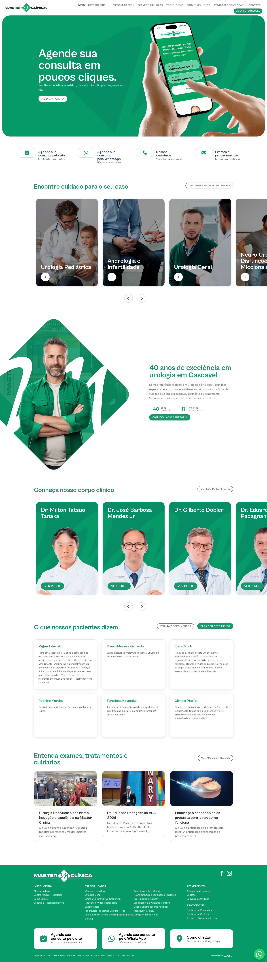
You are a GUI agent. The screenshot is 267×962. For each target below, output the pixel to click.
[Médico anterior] (128, 606)
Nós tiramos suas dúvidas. (109, 162)
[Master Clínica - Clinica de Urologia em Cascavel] (26, 7)
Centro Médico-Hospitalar (48, 895)
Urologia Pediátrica (95, 891)
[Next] (258, 76)
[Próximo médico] (142, 606)
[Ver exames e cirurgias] (204, 152)
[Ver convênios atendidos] (145, 152)
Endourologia (92, 907)
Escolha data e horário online (51, 159)
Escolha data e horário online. (66, 942)
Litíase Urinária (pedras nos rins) (151, 907)
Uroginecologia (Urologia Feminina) (152, 902)
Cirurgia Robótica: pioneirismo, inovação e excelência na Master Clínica (65, 818)
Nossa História (42, 891)
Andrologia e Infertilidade (147, 891)
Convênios (193, 5)
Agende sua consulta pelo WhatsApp (137, 936)
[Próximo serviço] (142, 298)
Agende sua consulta (106, 153)
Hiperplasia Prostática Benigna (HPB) (105, 911)
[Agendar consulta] (27, 152)
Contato (255, 5)
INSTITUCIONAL (97, 5)
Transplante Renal (144, 911)
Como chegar (199, 937)
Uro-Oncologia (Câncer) (146, 899)
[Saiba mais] (45, 277)
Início (81, 5)
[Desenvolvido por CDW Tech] (221, 955)
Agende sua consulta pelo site (51, 153)
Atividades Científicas (228, 5)
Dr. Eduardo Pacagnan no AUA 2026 (131, 815)
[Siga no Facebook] (221, 874)
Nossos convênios (163, 153)
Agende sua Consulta (198, 891)
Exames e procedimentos (226, 153)
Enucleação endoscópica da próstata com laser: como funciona (197, 818)
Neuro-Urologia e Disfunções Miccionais (155, 895)
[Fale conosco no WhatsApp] (259, 954)
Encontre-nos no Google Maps (203, 941)
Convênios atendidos (198, 899)
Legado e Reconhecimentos (49, 902)
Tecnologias (174, 5)
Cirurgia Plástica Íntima (146, 914)
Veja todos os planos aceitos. (169, 159)
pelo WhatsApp (109, 159)
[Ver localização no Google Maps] (86, 152)
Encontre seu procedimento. (227, 159)
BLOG (207, 5)
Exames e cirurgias (150, 5)
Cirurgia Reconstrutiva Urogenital (103, 899)
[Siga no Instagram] (229, 874)
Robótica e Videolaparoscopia (101, 902)
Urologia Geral (93, 895)
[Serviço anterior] (128, 298)
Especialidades (122, 5)
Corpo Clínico (41, 899)
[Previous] (9, 76)
